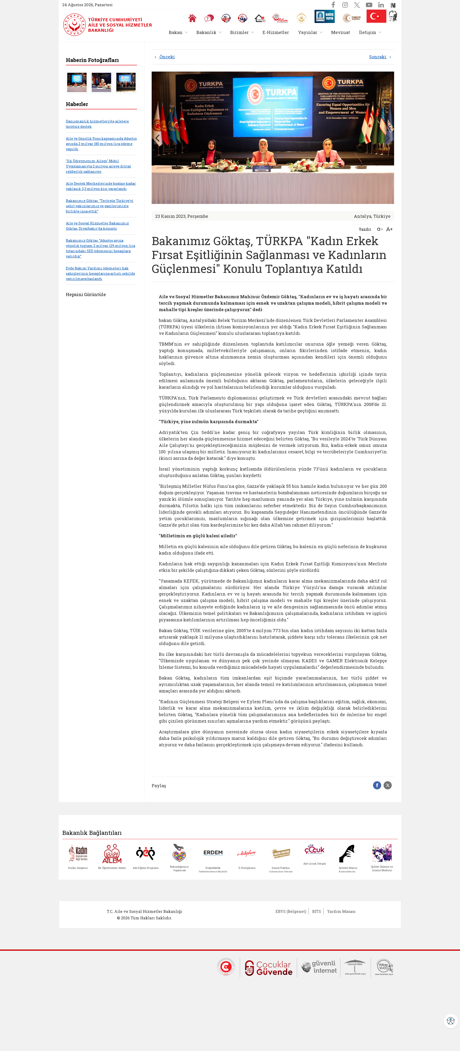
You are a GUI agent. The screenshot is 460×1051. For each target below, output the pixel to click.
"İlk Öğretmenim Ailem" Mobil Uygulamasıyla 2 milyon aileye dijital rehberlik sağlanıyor (98, 166)
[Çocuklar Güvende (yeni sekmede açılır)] (268, 967)
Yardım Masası (341, 911)
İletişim (371, 32)
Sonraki (378, 57)
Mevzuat (340, 32)
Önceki (167, 57)
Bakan (179, 32)
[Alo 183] (226, 18)
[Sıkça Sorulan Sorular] (209, 18)
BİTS (316, 911)
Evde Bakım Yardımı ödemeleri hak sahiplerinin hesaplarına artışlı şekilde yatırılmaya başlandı (100, 273)
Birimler (243, 32)
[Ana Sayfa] (192, 18)
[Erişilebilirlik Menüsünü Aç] (451, 1021)
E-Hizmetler (276, 32)
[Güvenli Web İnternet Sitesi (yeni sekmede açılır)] (355, 966)
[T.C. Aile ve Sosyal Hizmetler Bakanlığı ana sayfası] (75, 24)
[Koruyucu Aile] (260, 18)
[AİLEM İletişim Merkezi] (280, 18)
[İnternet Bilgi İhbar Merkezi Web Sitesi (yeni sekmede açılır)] (384, 966)
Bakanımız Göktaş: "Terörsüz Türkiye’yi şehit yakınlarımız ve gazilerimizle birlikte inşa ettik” (99, 206)
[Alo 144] (242, 18)
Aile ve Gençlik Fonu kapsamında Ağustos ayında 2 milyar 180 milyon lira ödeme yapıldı (101, 143)
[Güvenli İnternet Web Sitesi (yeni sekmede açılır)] (319, 966)
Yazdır (365, 229)
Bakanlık (210, 32)
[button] (378, 17)
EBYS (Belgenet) (291, 911)
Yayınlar (311, 32)
